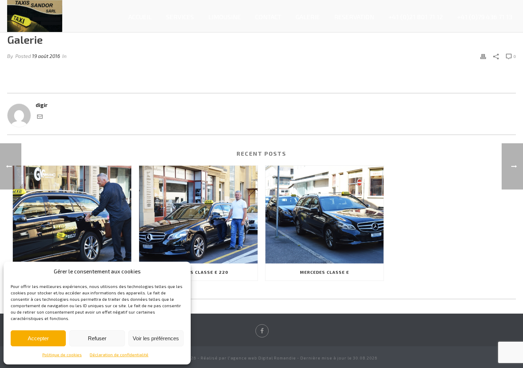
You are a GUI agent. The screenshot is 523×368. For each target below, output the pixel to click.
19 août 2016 (46, 56)
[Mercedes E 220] (72, 214)
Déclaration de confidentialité (119, 354)
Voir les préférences (156, 338)
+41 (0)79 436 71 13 (484, 17)
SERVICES (180, 17)
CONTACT (268, 17)
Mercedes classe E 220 (198, 272)
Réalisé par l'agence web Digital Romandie (248, 358)
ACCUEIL (140, 17)
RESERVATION (354, 17)
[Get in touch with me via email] (40, 117)
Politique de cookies (62, 354)
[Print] (483, 56)
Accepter (38, 338)
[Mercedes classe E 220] (198, 214)
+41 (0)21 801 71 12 (416, 17)
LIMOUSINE (224, 17)
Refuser (97, 338)
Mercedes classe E (324, 272)
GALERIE (308, 17)
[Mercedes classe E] (324, 214)
